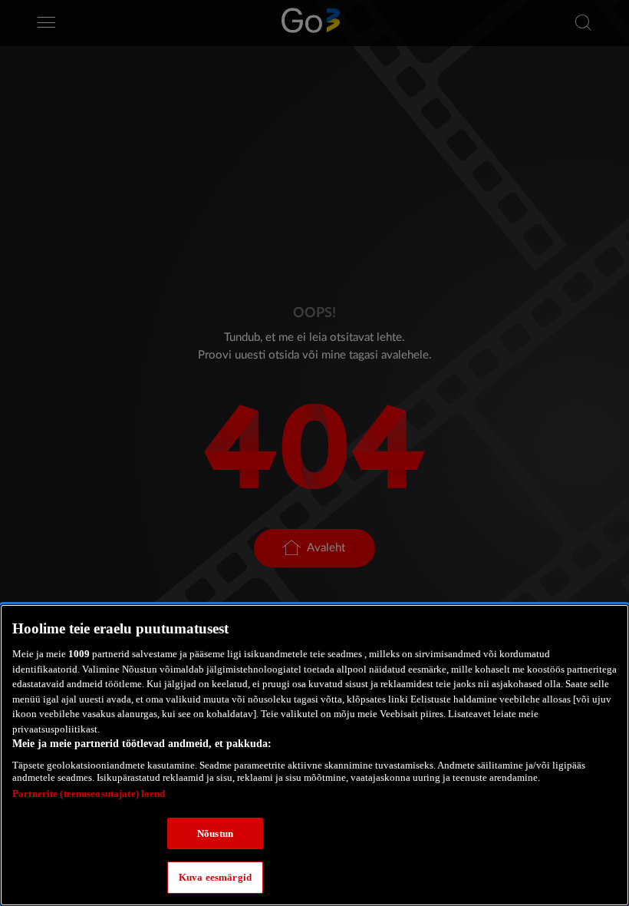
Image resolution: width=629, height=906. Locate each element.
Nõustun (215, 833)
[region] (314, 755)
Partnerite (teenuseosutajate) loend (89, 793)
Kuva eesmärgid (215, 877)
